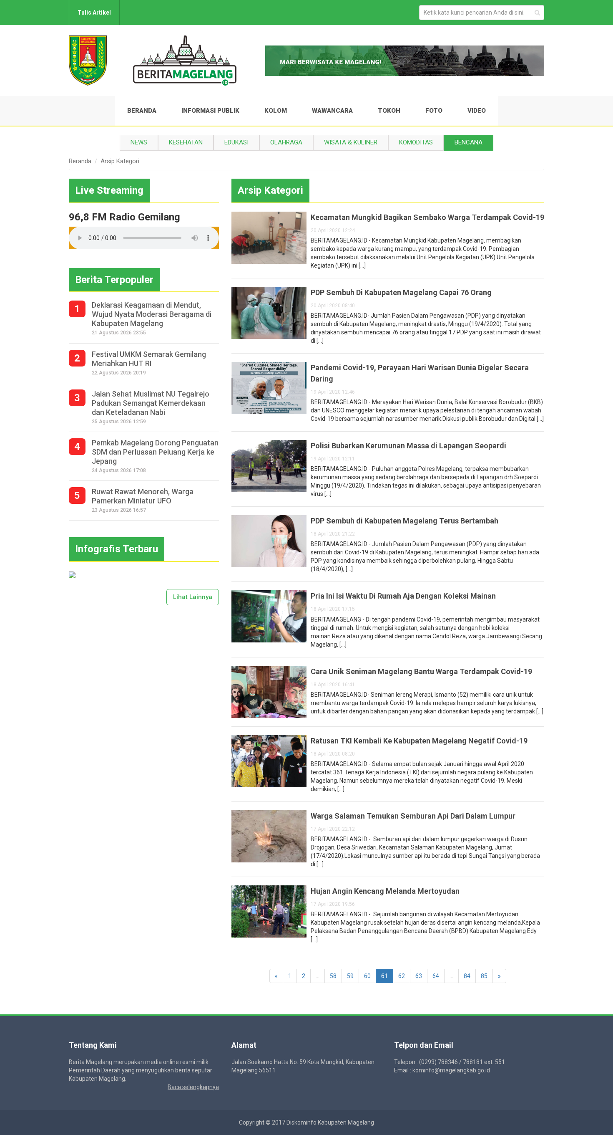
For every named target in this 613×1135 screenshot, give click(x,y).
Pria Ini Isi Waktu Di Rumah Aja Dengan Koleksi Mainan (403, 596)
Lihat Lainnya (192, 597)
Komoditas (416, 142)
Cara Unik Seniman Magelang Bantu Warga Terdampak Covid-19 (421, 671)
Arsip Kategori (119, 161)
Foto (433, 110)
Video (476, 110)
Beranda (141, 110)
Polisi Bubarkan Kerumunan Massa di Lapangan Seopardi (408, 445)
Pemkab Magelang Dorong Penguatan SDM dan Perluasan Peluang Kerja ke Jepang (155, 451)
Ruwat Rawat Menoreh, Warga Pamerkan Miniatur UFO (142, 496)
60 (367, 976)
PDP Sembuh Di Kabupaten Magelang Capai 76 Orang (401, 292)
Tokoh (389, 110)
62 (401, 976)
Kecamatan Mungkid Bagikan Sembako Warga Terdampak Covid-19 (427, 217)
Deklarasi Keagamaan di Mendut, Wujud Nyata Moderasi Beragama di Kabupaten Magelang (151, 314)
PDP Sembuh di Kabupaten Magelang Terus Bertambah (404, 520)
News (139, 142)
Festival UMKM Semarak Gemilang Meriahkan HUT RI (149, 359)
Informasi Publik (210, 110)
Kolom (275, 110)
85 (484, 976)
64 (435, 976)
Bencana (468, 142)
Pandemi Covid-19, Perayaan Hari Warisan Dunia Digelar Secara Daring (420, 373)
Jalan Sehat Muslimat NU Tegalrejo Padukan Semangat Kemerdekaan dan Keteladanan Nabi (150, 403)
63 (418, 976)
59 (350, 976)
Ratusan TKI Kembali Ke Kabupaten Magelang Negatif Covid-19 (419, 740)
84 (467, 976)
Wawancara (332, 110)
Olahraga (286, 142)
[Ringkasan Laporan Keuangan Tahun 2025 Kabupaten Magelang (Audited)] (72, 574)
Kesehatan (186, 142)
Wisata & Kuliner (350, 142)
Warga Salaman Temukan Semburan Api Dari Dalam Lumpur (413, 815)
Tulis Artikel (94, 12)
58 (333, 976)
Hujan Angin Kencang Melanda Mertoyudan (385, 891)
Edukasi (236, 142)
